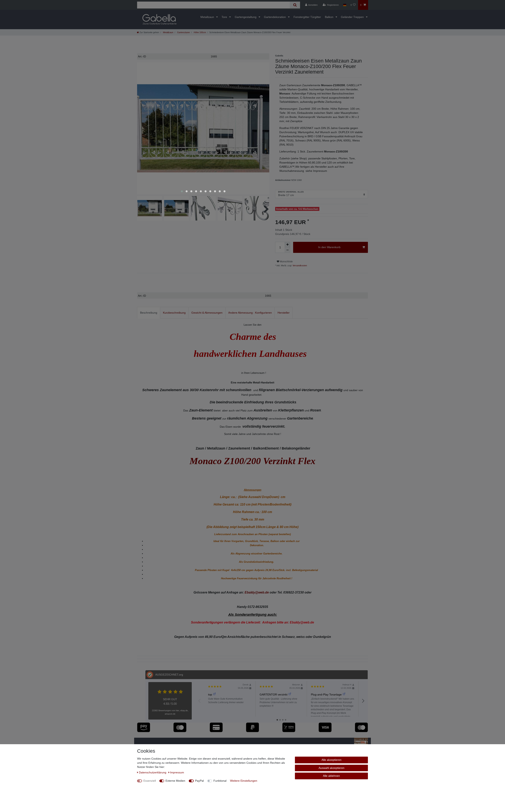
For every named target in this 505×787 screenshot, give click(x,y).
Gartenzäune (183, 32)
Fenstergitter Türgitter (307, 17)
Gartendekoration (275, 17)
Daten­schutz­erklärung (153, 772)
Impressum (177, 772)
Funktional (219, 780)
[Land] (344, 5)
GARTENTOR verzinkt (273, 694)
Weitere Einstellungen (243, 780)
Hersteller (284, 312)
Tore (225, 17)
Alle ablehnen (331, 775)
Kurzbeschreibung (174, 312)
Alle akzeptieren (331, 759)
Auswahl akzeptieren (331, 767)
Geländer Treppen (353, 17)
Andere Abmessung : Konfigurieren (250, 312)
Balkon (329, 17)
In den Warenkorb (329, 247)
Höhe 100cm (199, 32)
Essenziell (149, 780)
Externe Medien (175, 780)
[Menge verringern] (287, 250)
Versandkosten (299, 265)
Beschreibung (148, 312)
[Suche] (295, 5)
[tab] (148, 313)
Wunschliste (286, 261)
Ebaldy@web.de (257, 592)
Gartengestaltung (246, 17)
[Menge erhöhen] (287, 244)
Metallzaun (207, 17)
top (210, 694)
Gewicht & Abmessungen (207, 312)
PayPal (199, 780)
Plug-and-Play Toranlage (326, 694)
